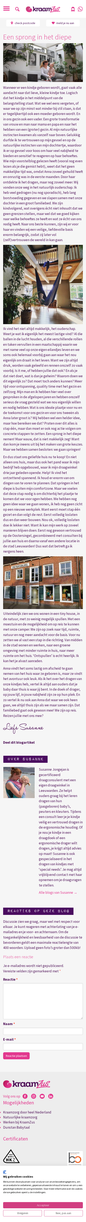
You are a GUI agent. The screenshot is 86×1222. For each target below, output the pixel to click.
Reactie (10, 979)
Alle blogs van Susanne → (58, 892)
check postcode (24, 23)
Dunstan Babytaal (16, 1127)
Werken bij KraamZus (19, 1122)
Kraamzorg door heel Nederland (27, 1112)
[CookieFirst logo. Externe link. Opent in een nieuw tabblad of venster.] (4, 1172)
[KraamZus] (43, 9)
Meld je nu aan (65, 23)
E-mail (9, 1039)
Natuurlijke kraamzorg (20, 1117)
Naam (9, 1024)
